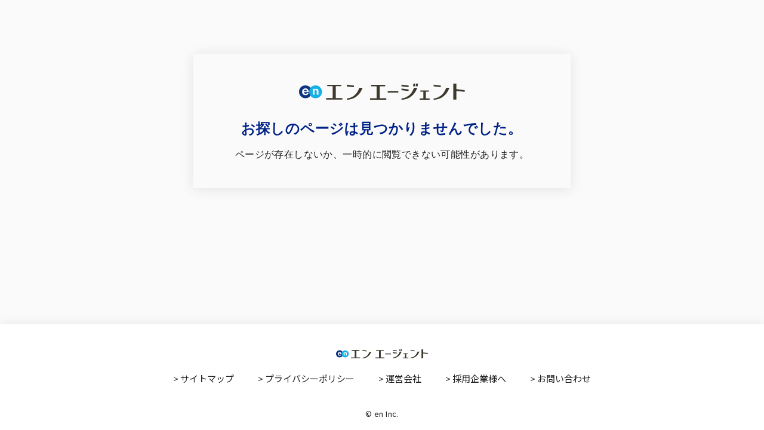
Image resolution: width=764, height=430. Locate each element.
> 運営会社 (399, 378)
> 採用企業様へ (475, 378)
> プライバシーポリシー (306, 378)
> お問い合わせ (560, 378)
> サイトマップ (203, 378)
